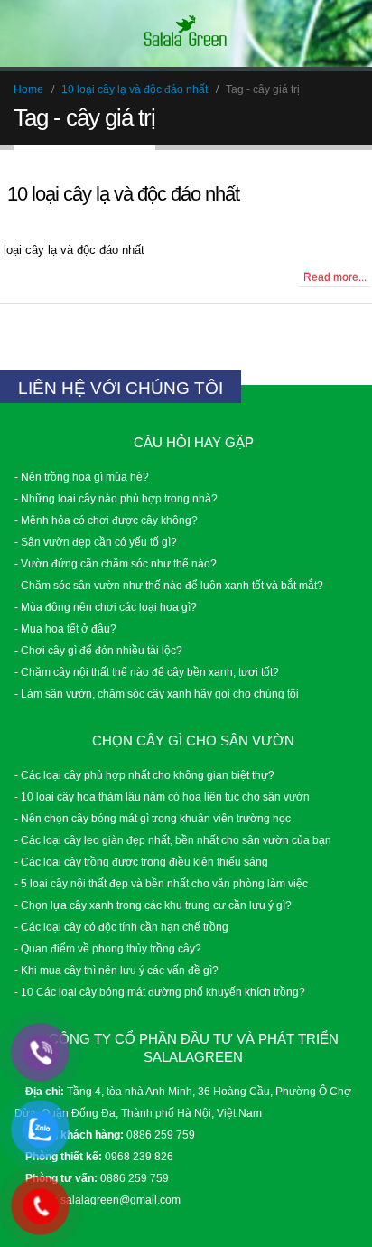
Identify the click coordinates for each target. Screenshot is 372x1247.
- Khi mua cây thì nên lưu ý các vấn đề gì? (116, 970)
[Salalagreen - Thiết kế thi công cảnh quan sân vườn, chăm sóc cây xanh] (186, 32)
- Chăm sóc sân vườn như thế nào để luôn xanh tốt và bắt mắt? (168, 585)
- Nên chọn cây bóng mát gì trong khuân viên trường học (152, 818)
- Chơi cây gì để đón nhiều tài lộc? (98, 650)
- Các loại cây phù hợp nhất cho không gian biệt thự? (144, 775)
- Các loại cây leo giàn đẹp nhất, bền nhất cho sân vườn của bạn (172, 840)
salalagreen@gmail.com (120, 1199)
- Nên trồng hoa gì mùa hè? (81, 477)
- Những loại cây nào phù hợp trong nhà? (116, 498)
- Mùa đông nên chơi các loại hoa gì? (105, 607)
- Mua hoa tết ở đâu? (65, 628)
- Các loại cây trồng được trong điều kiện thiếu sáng (141, 861)
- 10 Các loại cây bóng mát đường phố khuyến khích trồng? (159, 992)
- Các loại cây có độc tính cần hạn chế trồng (121, 927)
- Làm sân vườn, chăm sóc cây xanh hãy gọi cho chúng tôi (156, 693)
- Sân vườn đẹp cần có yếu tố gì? (95, 542)
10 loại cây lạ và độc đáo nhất (123, 194)
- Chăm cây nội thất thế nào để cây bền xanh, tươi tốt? (146, 672)
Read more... (335, 277)
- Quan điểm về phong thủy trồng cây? (107, 948)
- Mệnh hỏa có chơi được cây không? (106, 520)
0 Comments (47, 276)
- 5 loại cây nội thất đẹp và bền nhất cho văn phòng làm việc (161, 883)
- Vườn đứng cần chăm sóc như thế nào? (115, 563)
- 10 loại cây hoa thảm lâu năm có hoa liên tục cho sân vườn (162, 796)
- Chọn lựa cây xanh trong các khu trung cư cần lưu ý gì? (153, 905)
